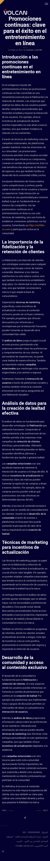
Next (45, 810)
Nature (39, 50)
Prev (4, 810)
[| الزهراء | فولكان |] (15, 11)
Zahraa (29, 50)
